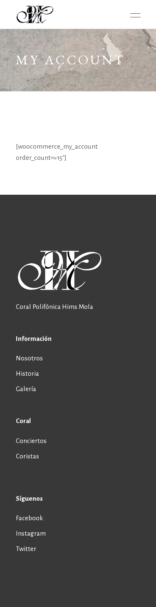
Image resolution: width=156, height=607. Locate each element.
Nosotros (29, 358)
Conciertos (31, 440)
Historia (27, 373)
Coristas (27, 456)
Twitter (26, 548)
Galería (26, 388)
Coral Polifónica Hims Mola (54, 306)
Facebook (29, 517)
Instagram (31, 533)
